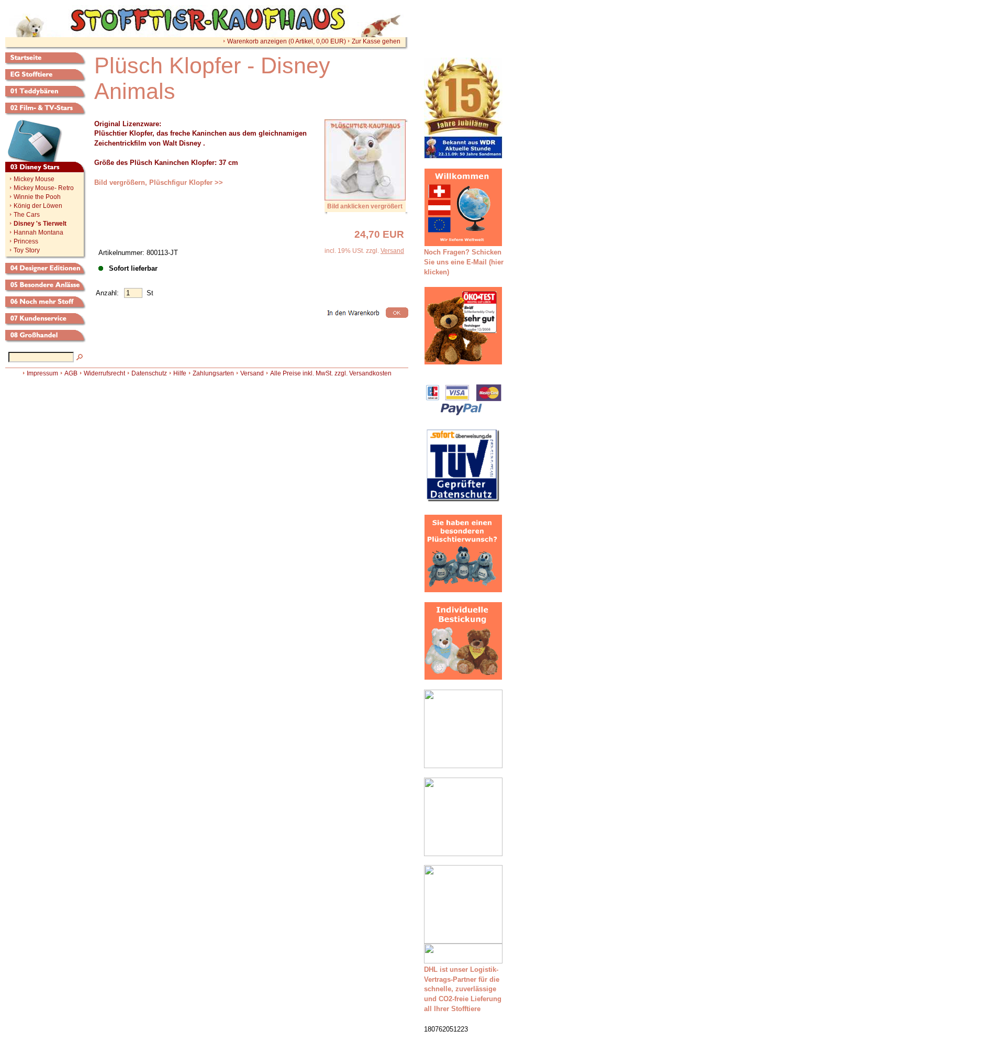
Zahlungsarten (213, 373)
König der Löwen (38, 205)
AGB (70, 373)
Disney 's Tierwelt (40, 223)
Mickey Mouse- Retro (44, 188)
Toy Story (27, 250)
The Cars (27, 214)
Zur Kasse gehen (376, 41)
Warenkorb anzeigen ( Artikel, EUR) (286, 41)
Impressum (42, 373)
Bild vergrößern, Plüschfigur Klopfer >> (158, 182)
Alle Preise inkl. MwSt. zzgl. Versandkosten (331, 373)
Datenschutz (149, 373)
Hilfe (179, 373)
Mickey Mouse (34, 179)
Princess (26, 241)
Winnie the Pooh (37, 197)
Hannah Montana (38, 232)
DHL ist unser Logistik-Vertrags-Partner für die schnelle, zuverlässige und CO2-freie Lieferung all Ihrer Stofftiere (462, 989)
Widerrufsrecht (104, 373)
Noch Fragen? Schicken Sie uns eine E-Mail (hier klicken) (464, 261)
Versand (392, 250)
